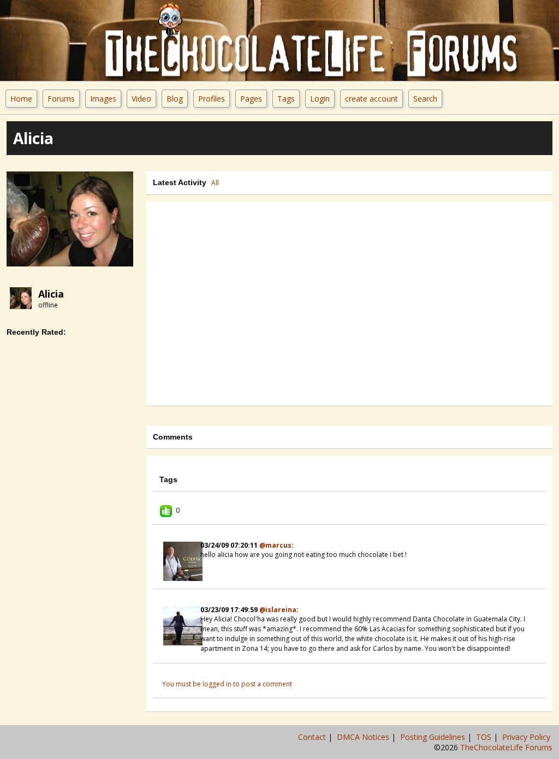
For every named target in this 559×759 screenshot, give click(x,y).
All (215, 182)
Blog (174, 98)
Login (320, 98)
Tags (286, 98)
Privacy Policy (527, 737)
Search (425, 98)
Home (21, 98)
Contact (313, 737)
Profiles (211, 98)
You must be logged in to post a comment (227, 684)
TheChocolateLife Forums (506, 747)
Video (141, 98)
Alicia (51, 293)
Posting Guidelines (433, 737)
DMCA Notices (364, 737)
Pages (251, 98)
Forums (61, 98)
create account (371, 98)
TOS (484, 737)
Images (103, 98)
